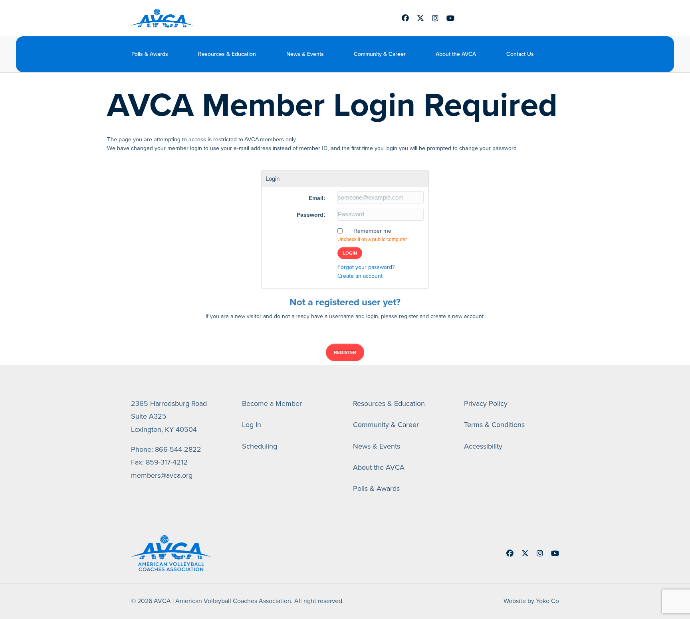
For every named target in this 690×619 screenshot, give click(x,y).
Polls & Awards (149, 54)
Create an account (360, 276)
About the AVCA (456, 54)
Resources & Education (227, 54)
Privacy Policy (486, 403)
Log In (251, 424)
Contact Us (520, 54)
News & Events (305, 54)
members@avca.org (161, 475)
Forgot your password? (366, 267)
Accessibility (483, 446)
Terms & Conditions (494, 424)
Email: (317, 198)
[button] (553, 54)
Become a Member (272, 403)
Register (345, 352)
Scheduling (259, 446)
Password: (311, 215)
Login (350, 253)
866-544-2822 (178, 449)
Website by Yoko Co (531, 600)
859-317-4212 (167, 462)
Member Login (500, 18)
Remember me (372, 230)
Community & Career (380, 54)
